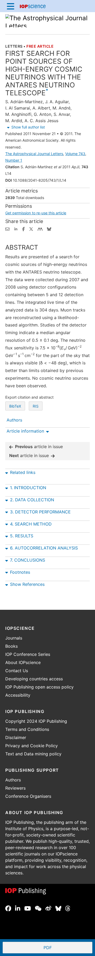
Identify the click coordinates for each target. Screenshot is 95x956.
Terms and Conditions (27, 729)
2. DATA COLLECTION (32, 499)
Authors (13, 779)
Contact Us (16, 670)
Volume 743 (75, 153)
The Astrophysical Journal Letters (34, 153)
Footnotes (20, 572)
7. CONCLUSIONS (27, 560)
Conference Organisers (28, 796)
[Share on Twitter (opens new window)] (31, 228)
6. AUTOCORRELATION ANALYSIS (44, 548)
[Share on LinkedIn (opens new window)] (16, 228)
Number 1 (13, 160)
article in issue (39, 446)
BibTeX (15, 406)
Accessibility (17, 695)
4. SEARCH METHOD (31, 524)
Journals (13, 638)
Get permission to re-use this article (35, 213)
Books (11, 646)
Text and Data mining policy (33, 753)
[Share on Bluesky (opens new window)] (49, 228)
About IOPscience (23, 662)
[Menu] (10, 6)
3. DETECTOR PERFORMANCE (40, 511)
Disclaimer (15, 737)
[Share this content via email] (7, 228)
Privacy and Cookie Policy (31, 745)
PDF (67, 948)
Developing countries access (34, 678)
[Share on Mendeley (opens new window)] (40, 228)
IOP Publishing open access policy (39, 687)
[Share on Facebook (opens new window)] (23, 228)
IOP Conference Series (27, 654)
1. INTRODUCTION (28, 487)
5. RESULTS (21, 535)
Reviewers (15, 788)
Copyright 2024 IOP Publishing (36, 721)
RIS (36, 406)
